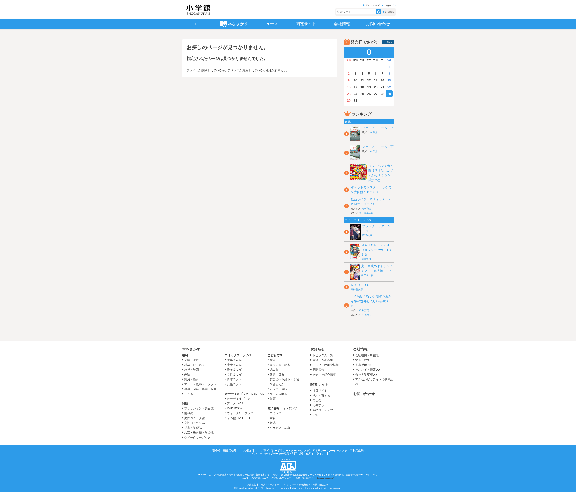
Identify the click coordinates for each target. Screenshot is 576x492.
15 (389, 80)
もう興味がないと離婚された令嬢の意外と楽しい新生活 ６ (371, 301)
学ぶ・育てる (321, 395)
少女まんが (234, 365)
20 (376, 87)
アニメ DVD (235, 403)
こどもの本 (275, 355)
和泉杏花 (364, 310)
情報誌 (188, 413)
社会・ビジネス (194, 365)
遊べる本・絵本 (280, 365)
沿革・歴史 (362, 360)
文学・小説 (191, 360)
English (389, 5)
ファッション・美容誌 (199, 408)
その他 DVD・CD (238, 418)
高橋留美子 (357, 289)
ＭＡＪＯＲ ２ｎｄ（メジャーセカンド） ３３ (378, 249)
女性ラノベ (234, 384)
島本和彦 (366, 208)
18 (362, 87)
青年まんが (234, 369)
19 (369, 87)
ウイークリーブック (197, 437)
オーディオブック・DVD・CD (244, 393)
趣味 (187, 374)
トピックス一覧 (323, 355)
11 (362, 80)
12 (369, 80)
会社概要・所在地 (367, 355)
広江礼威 (367, 235)
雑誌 (185, 403)
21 (382, 87)
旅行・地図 (191, 369)
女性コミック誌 (194, 422)
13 (376, 80)
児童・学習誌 (193, 427)
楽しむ (317, 400)
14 (382, 80)
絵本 (273, 360)
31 (355, 100)
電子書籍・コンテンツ (282, 408)
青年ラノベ (234, 379)
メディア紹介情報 (324, 374)
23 (349, 94)
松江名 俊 (367, 275)
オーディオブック (238, 398)
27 (376, 94)
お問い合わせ (364, 394)
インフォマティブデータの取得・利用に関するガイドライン (288, 453)
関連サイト (319, 384)
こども (188, 394)
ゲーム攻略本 (278, 394)
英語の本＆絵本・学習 (284, 379)
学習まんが (278, 384)
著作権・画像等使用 (224, 450)
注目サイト (320, 390)
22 (389, 87)
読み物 (274, 369)
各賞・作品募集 (323, 360)
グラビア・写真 (280, 427)
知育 (273, 398)
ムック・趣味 (278, 389)
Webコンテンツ (323, 410)
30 (349, 100)
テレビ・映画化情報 (326, 365)
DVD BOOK (235, 408)
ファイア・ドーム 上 (378, 128)
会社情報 (360, 349)
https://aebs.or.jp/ (325, 478)
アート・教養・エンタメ (200, 384)
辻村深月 (373, 132)
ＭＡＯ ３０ (360, 285)
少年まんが (234, 360)
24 (355, 94)
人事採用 (361, 365)
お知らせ (317, 349)
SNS (316, 415)
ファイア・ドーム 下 (378, 147)
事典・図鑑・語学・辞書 (200, 389)
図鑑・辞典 (277, 374)
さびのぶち (367, 314)
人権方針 (248, 450)
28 (382, 94)
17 (355, 87)
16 (349, 87)
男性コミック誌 (194, 418)
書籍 (185, 355)
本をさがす (191, 349)
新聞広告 (318, 369)
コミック (275, 413)
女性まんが (234, 374)
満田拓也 (366, 259)
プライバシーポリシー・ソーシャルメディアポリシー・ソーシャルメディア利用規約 (312, 450)
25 (362, 94)
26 (369, 94)
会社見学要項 (364, 374)
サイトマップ (372, 5)
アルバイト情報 (365, 369)
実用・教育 (191, 379)
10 (355, 80)
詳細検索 (389, 12)
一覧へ (388, 42)
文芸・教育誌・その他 (199, 432)
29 (389, 94)
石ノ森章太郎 (366, 212)
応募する (318, 405)
